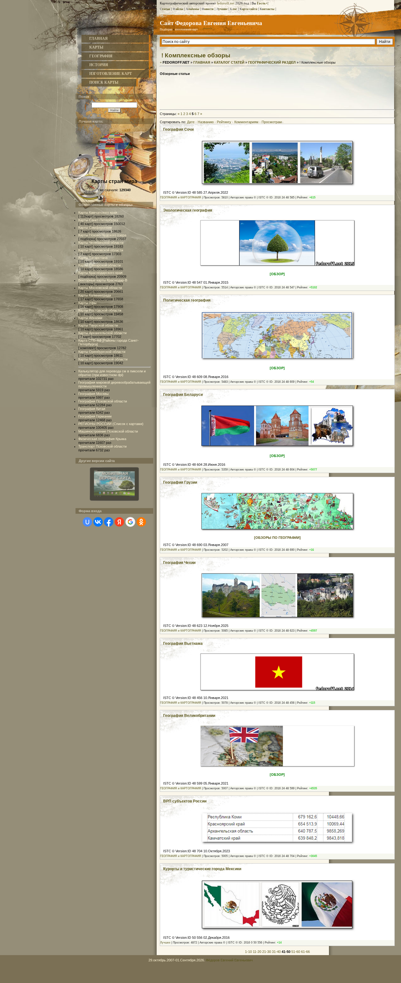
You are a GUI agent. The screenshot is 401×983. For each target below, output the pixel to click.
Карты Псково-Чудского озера (102, 235)
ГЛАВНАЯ (98, 38)
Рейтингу (224, 122)
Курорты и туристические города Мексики (202, 869)
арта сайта (248, 9)
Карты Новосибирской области (103, 359)
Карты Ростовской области (99, 310)
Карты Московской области (100, 288)
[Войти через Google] (130, 522)
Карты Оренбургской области (101, 352)
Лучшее (165, 942)
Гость (261, 3)
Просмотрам (272, 122)
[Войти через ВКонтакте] (98, 522)
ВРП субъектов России (184, 801)
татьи (165, 9)
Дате (191, 122)
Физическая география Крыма (102, 439)
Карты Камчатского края (97, 212)
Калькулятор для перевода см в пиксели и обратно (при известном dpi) (112, 373)
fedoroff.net (225, 3)
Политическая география (187, 300)
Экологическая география (187, 210)
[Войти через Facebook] (108, 522)
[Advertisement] (277, 93)
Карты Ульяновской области (100, 250)
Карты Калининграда (94, 295)
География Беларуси (183, 394)
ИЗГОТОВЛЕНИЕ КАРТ (110, 73)
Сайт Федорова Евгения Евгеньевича (211, 22)
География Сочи (178, 129)
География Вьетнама (183, 643)
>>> (205, 29)
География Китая (91, 409)
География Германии (95, 416)
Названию (206, 122)
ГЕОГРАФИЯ (100, 56)
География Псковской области (102, 401)
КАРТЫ (96, 47)
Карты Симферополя (95, 227)
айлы (178, 9)
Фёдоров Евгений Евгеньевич (229, 960)
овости (208, 9)
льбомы (192, 9)
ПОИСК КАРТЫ (103, 82)
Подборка (166, 29)
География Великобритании (189, 715)
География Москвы (93, 394)
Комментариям (246, 122)
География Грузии (180, 482)
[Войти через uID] (87, 522)
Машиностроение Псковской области (108, 431)
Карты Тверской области (98, 325)
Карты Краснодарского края (100, 273)
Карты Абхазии (90, 318)
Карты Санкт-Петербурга (98, 220)
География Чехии (179, 562)
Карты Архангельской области (102, 333)
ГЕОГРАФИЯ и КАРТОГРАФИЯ (180, 197)
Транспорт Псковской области (102, 446)
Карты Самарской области (99, 265)
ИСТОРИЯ (98, 65)
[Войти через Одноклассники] (141, 522)
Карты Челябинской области (100, 242)
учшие (221, 9)
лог (233, 9)
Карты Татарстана (92, 258)
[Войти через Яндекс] (119, 522)
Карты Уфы (87, 303)
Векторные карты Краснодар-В (102, 280)
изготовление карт (186, 29)
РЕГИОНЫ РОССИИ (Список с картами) (110, 424)
